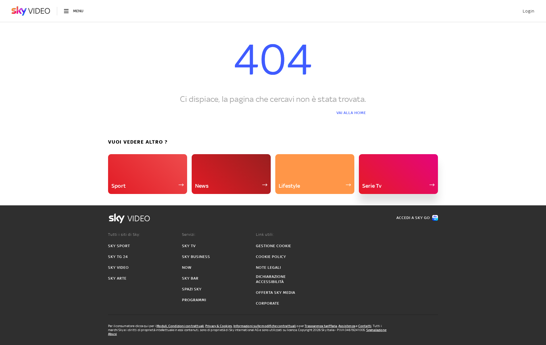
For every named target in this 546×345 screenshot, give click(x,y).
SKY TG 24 (118, 257)
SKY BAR (190, 278)
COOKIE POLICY (271, 257)
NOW (187, 267)
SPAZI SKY (192, 289)
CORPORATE (267, 303)
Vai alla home (351, 113)
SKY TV (189, 246)
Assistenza (346, 326)
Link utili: (265, 234)
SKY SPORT (119, 246)
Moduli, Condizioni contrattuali (180, 326)
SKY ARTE (117, 278)
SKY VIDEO (118, 267)
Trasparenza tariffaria (321, 326)
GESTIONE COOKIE (273, 246)
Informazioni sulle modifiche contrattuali (264, 326)
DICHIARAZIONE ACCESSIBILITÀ (271, 279)
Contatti (365, 326)
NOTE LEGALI (268, 267)
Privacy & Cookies (218, 326)
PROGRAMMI (194, 300)
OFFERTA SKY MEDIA (275, 292)
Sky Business (196, 257)
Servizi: (189, 234)
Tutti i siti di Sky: (124, 234)
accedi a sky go (413, 218)
